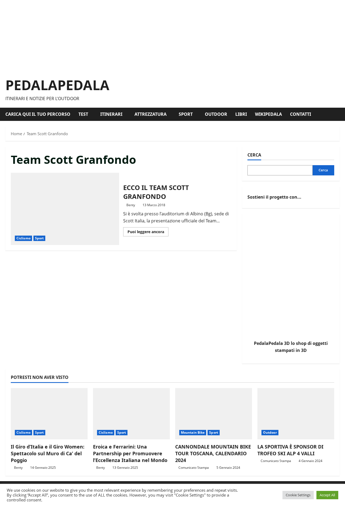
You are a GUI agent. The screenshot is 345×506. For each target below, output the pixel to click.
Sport (186, 114)
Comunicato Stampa (193, 467)
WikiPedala (268, 114)
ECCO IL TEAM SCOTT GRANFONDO (65, 209)
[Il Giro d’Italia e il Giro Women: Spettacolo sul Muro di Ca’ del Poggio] (49, 413)
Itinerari (111, 114)
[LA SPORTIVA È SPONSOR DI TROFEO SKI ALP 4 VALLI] (295, 413)
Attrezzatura (150, 114)
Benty (130, 205)
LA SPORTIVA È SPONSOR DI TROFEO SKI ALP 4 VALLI (290, 450)
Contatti (300, 114)
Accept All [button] (327, 495)
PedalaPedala (57, 85)
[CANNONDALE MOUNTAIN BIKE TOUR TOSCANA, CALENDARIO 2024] (213, 413)
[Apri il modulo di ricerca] (338, 114)
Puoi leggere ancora (147, 232)
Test (83, 114)
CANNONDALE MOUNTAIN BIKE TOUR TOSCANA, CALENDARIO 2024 (213, 453)
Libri (241, 114)
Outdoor (216, 114)
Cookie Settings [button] (298, 495)
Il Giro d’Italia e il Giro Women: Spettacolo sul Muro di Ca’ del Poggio (47, 453)
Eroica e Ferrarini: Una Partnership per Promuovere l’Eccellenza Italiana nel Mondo (130, 453)
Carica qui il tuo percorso (37, 114)
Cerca (254, 155)
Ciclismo (23, 238)
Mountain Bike (193, 432)
